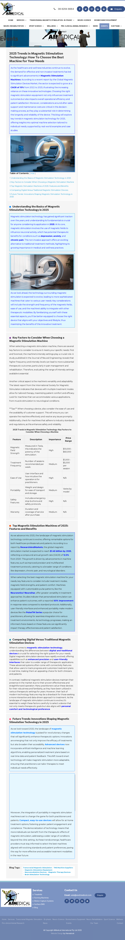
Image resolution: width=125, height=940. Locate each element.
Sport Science (35, 26)
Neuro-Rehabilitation (14, 26)
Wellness (51, 26)
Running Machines (41, 898)
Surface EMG (39, 904)
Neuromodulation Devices (35, 872)
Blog (36, 908)
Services (20, 20)
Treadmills (38, 894)
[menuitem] (4, 919)
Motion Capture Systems (44, 901)
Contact (63, 32)
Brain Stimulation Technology (36, 874)
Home (10, 20)
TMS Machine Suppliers (63, 868)
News (95, 26)
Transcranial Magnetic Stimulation (37, 868)
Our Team (115, 26)
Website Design (57, 933)
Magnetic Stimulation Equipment (38, 870)
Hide (32, 173)
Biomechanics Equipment (105, 20)
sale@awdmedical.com (77, 895)
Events (104, 26)
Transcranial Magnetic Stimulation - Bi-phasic (51, 20)
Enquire (118, 9)
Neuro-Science (84, 20)
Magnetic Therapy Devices (59, 872)
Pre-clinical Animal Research (74, 26)
